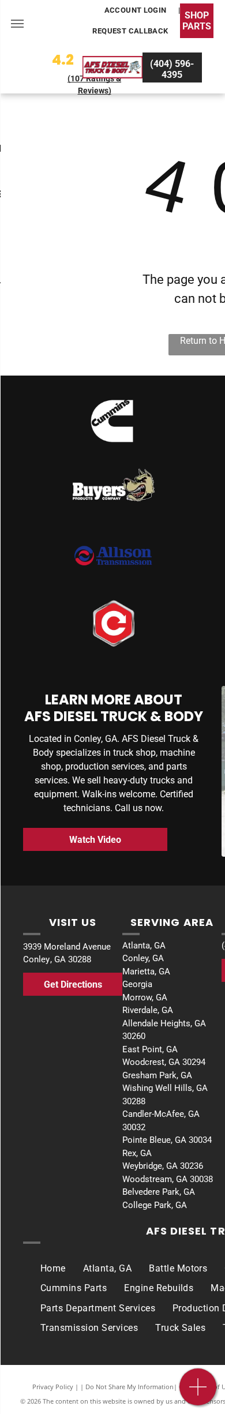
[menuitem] (136, 10)
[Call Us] (198, 1393)
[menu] (17, 23)
